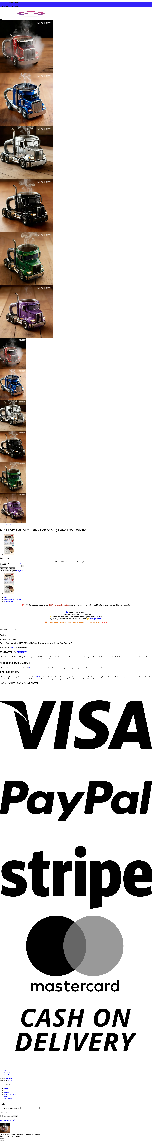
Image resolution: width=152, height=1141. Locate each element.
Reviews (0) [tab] (8, 601)
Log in (15, 1116)
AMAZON (11, 1080)
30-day (38, 677)
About (6, 1071)
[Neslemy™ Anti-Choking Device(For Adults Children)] (9, 544)
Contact (7, 1073)
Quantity (3, 564)
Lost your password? (7, 1120)
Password (4, 1112)
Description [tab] (8, 597)
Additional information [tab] (12, 599)
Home (2, 525)
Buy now (12, 568)
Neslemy (22, 651)
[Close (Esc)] (1, 1138)
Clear (21, 564)
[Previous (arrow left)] (1, 1140)
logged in (12, 647)
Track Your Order (10, 1075)
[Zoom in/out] (3, 1138)
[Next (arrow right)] (3, 1140)
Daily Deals (10, 525)
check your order (95, 619)
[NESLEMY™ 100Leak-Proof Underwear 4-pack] (9, 554)
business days (34, 668)
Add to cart (4, 568)
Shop (6, 1090)
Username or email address (10, 1108)
